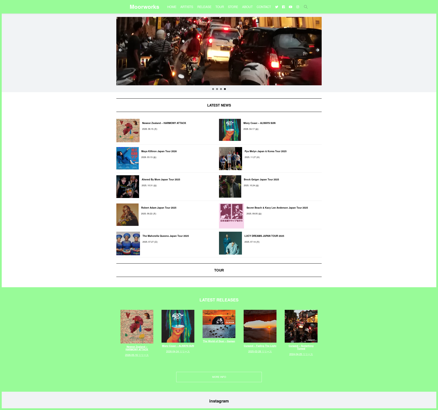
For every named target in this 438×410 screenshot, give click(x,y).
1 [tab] (213, 89)
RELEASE (204, 6)
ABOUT (247, 6)
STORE (233, 6)
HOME (171, 6)
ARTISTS (186, 6)
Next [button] (317, 50)
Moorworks (144, 6)
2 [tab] (217, 89)
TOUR (219, 6)
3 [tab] (221, 89)
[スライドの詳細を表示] (219, 51)
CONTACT (264, 6)
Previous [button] (120, 50)
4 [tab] (225, 89)
